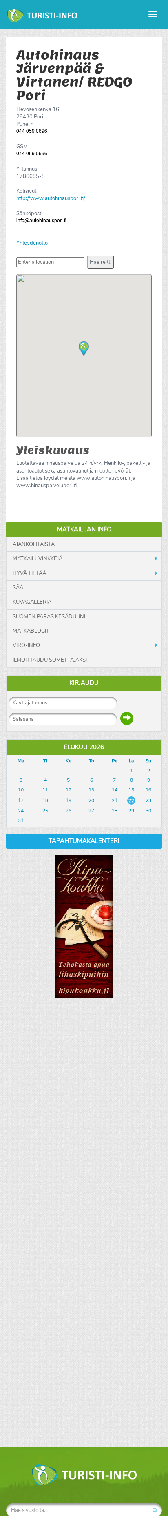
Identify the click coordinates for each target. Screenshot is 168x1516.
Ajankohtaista (34, 544)
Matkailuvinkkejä (37, 559)
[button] (100, 262)
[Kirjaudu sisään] (126, 718)
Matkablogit (31, 631)
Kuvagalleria (32, 602)
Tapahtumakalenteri (84, 841)
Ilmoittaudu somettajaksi (50, 660)
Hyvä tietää (29, 573)
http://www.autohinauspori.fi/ (50, 198)
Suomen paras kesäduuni (49, 617)
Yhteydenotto (32, 243)
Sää (18, 588)
